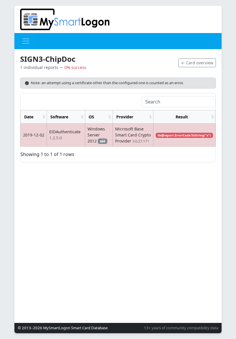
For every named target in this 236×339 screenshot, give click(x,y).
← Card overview (197, 63)
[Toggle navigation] (26, 41)
